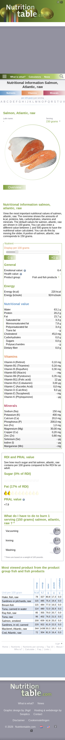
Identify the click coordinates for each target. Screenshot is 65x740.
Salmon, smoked (11, 621)
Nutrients (15, 646)
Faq (39, 649)
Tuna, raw (7, 617)
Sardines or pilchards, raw (16, 601)
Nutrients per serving (33, 646)
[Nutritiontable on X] (31, 731)
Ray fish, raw (9, 613)
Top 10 (50, 646)
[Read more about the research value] (25, 270)
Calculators (35, 77)
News (47, 77)
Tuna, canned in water (14, 609)
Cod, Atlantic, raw (11, 632)
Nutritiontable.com (25, 726)
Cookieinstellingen (38, 720)
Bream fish (8, 605)
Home (5, 646)
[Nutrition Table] (48, 726)
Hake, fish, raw (10, 597)
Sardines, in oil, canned (15, 625)
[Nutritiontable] (27, 11)
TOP (57, 644)
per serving (39, 98)
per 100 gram (27, 98)
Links (46, 649)
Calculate (29, 649)
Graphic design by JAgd (17, 710)
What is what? (18, 77)
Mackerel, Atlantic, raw (14, 628)
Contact (37, 714)
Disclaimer (19, 720)
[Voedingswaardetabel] (41, 726)
